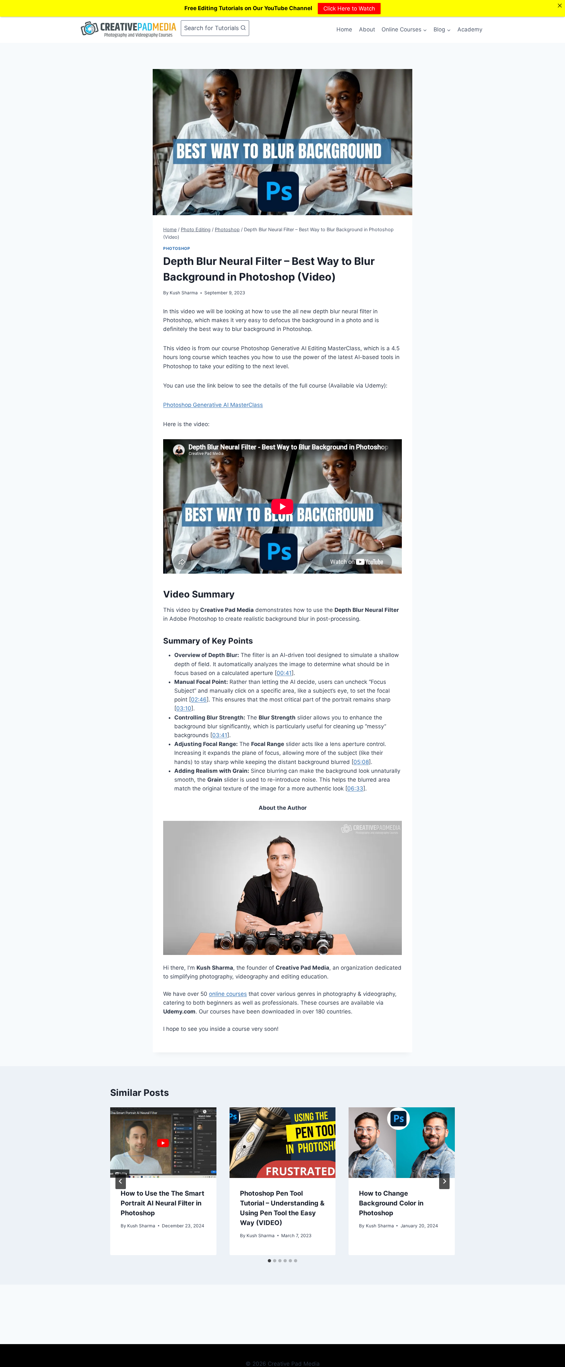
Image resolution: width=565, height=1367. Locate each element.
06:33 (355, 788)
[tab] (269, 1260)
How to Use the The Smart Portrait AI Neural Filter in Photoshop (162, 1203)
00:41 (284, 673)
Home (344, 29)
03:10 (183, 708)
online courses (228, 994)
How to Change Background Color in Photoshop (391, 1203)
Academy (469, 29)
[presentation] (163, 1142)
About (367, 29)
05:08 (361, 762)
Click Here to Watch (349, 8)
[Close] (559, 5)
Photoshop (176, 248)
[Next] (444, 1181)
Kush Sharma (184, 292)
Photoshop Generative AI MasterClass (213, 405)
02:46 (199, 699)
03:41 (219, 735)
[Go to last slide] (120, 1181)
